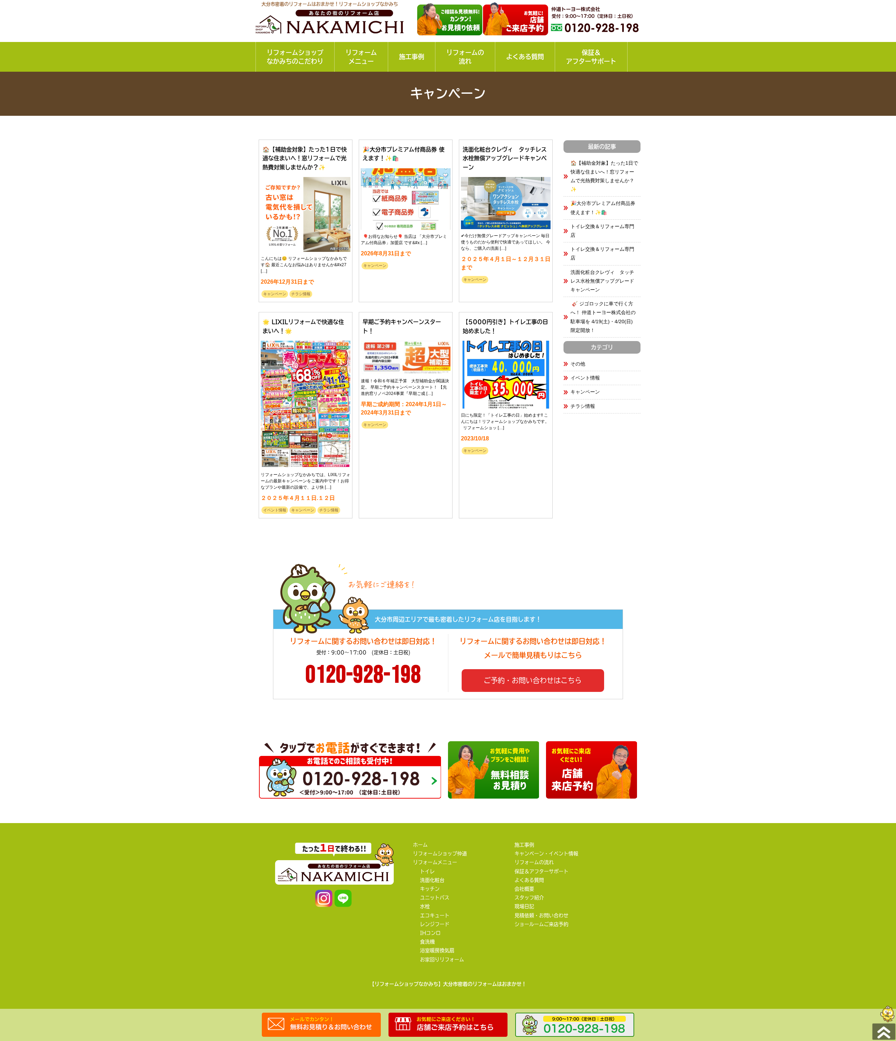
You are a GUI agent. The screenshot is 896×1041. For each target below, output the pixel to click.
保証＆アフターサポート (591, 56)
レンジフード (434, 924)
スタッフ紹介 (529, 897)
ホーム (420, 844)
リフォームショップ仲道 (440, 853)
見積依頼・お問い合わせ (541, 915)
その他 (577, 364)
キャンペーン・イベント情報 (546, 853)
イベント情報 (274, 510)
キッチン (430, 888)
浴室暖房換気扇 (437, 950)
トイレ (427, 871)
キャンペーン (274, 294)
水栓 (425, 906)
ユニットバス (434, 897)
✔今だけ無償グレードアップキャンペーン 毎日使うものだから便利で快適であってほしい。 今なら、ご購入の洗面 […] (505, 242)
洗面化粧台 (432, 880)
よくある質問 (525, 57)
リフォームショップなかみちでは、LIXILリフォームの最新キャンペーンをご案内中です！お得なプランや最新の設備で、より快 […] (305, 481)
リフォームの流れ (465, 56)
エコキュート (434, 915)
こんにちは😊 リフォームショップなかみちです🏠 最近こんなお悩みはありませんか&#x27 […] (304, 265)
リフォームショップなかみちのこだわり (295, 56)
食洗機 (427, 941)
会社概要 (524, 888)
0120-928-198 (363, 675)
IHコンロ (430, 932)
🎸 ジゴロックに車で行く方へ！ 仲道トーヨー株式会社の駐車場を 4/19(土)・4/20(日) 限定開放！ (603, 317)
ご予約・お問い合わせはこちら (533, 680)
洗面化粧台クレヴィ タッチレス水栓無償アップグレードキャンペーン (602, 280)
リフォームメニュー (361, 56)
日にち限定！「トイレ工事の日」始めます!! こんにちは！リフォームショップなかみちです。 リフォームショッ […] (505, 421)
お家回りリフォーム (442, 959)
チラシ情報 (300, 294)
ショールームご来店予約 (541, 924)
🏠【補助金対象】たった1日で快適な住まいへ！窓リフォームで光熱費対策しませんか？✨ (604, 176)
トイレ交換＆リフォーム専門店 (602, 231)
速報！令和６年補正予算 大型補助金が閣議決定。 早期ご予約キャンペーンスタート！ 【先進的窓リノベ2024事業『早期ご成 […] (405, 387)
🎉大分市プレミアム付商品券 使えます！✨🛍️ (602, 207)
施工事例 (411, 57)
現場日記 (524, 906)
